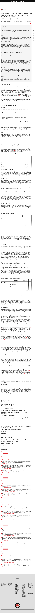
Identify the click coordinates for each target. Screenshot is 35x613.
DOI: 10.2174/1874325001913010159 (27, 21)
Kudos (29, 592)
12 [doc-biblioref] (15, 323)
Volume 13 (4, 5)
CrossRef (3, 463)
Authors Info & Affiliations (16, 19)
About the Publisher (3, 584)
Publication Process (17, 596)
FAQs (1, 586)
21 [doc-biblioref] (4, 339)
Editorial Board (3, 585)
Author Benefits (9, 586)
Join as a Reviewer (30, 585)
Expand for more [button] (28, 167)
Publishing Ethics (24, 595)
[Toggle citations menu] (5, 459)
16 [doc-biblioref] (11, 237)
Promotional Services (30, 593)
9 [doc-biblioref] (19, 95)
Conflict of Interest (24, 586)
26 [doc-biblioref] (7, 382)
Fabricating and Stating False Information (23, 588)
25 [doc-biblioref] (6, 382)
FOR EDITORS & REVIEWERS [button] (22, 3)
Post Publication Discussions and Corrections (23, 593)
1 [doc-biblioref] (12, 90)
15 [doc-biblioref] (24, 114)
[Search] (33, 1)
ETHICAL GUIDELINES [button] (13, 3)
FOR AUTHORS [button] (30, 3)
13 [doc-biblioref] (20, 95)
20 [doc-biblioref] (1, 328)
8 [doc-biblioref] (15, 91)
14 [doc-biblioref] (4, 113)
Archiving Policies (10, 583)
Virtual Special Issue (17, 593)
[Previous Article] (32, 23)
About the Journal (3, 583)
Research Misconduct (24, 596)
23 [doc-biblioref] (15, 352)
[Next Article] (33, 23)
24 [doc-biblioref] (29, 370)
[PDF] (30, 23)
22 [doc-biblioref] (19, 342)
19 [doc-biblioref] (29, 326)
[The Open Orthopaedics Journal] (17, 605)
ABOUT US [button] (7, 3)
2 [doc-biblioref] (10, 176)
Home (4, 3)
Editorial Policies (17, 586)
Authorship (9, 589)
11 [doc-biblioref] (29, 96)
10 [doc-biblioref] (3, 323)
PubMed (6, 463)
